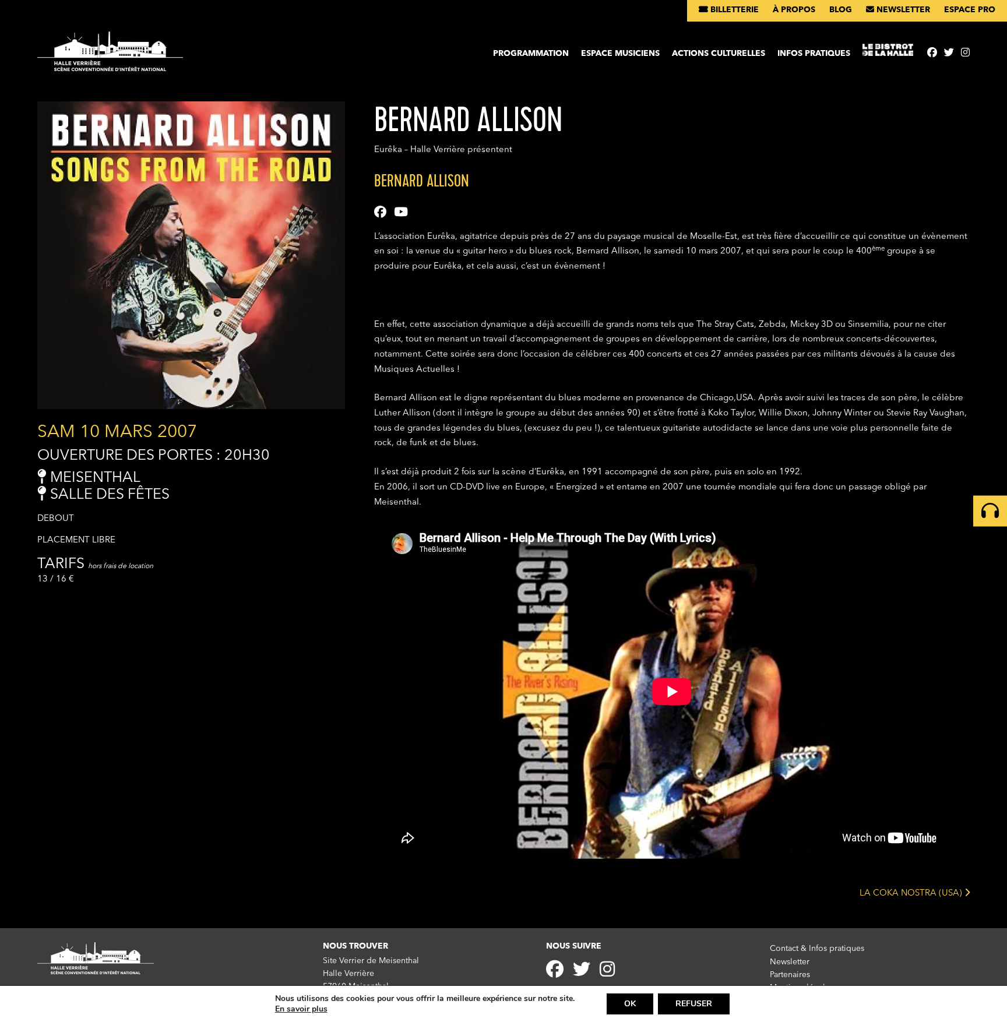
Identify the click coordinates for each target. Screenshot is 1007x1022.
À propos (794, 10)
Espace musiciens (620, 54)
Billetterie (733, 10)
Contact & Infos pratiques (817, 949)
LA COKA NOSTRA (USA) (912, 893)
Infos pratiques (813, 54)
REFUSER (693, 1003)
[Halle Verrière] (110, 56)
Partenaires (790, 975)
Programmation (531, 54)
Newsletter (902, 10)
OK (630, 1003)
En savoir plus (301, 1009)
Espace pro (969, 10)
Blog (840, 10)
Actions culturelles (718, 54)
